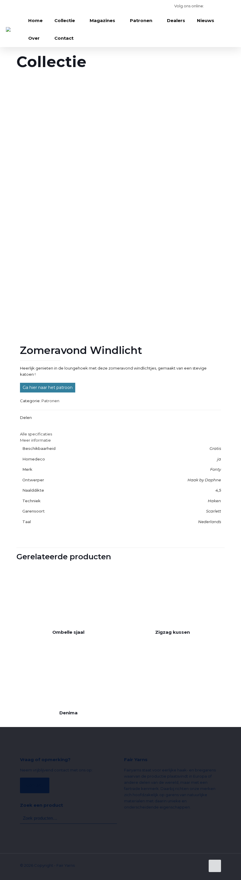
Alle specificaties (36, 434)
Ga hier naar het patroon (48, 387)
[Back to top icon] (215, 866)
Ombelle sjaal (68, 632)
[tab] (120, 434)
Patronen (50, 400)
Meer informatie (35, 440)
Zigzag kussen (172, 632)
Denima (68, 713)
